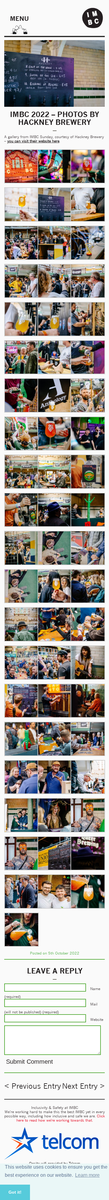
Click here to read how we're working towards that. (60, 1118)
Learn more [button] (87, 1175)
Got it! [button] (14, 1192)
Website (96, 1019)
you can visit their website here (33, 141)
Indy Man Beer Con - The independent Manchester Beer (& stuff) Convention (93, 18)
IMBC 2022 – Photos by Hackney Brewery (54, 118)
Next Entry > (83, 1086)
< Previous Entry (32, 1086)
